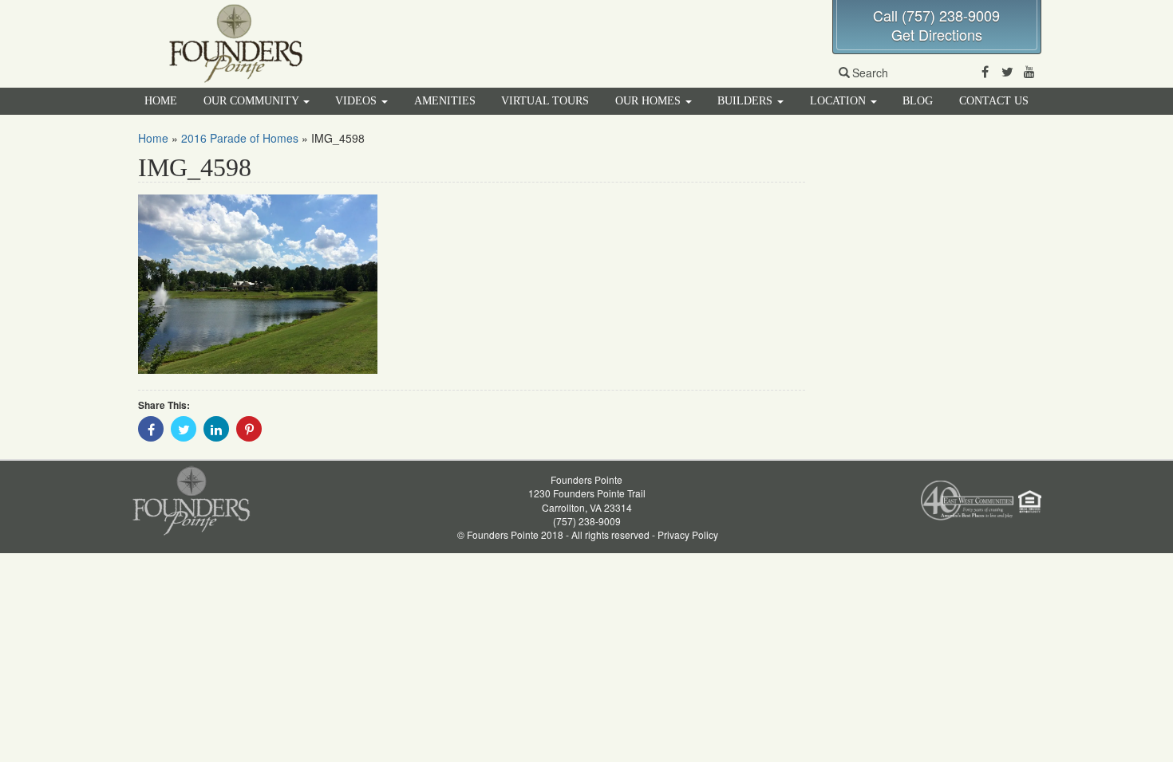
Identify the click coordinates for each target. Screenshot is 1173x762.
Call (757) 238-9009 (936, 15)
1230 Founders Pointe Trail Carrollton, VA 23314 (587, 499)
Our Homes (649, 101)
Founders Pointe (586, 479)
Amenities (445, 101)
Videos (357, 101)
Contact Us (994, 101)
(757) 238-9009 (587, 521)
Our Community (252, 101)
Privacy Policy (688, 534)
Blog (917, 101)
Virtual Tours (545, 101)
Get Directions (936, 34)
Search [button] (870, 73)
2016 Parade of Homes (239, 138)
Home (160, 101)
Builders (746, 101)
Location (839, 101)
